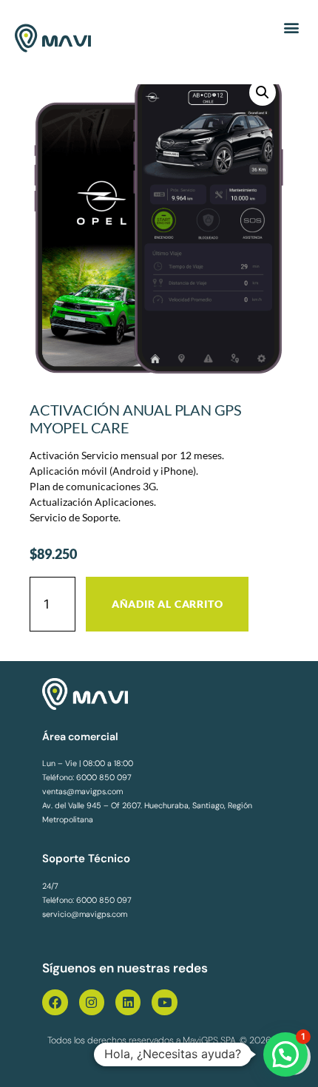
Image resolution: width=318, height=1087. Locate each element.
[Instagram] (91, 1002)
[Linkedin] (128, 1002)
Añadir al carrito (167, 603)
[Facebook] (54, 1002)
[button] (291, 27)
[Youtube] (164, 1002)
